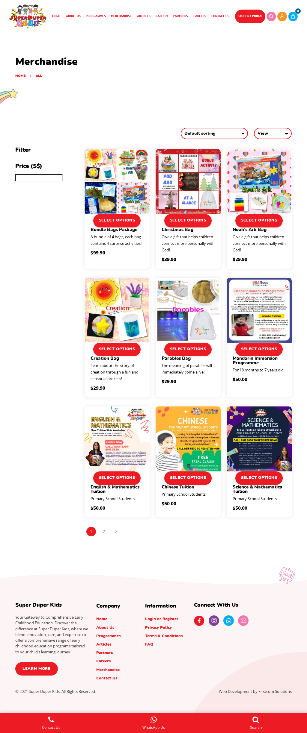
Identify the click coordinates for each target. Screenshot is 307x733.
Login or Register (161, 619)
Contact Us (220, 16)
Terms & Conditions (164, 636)
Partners (180, 16)
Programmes (96, 16)
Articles (144, 16)
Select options (117, 220)
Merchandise (121, 16)
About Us (73, 16)
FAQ (149, 644)
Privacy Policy (158, 628)
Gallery (162, 16)
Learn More (36, 669)
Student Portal (250, 16)
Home (56, 16)
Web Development (235, 691)
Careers (199, 16)
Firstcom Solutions (275, 691)
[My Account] (282, 16)
